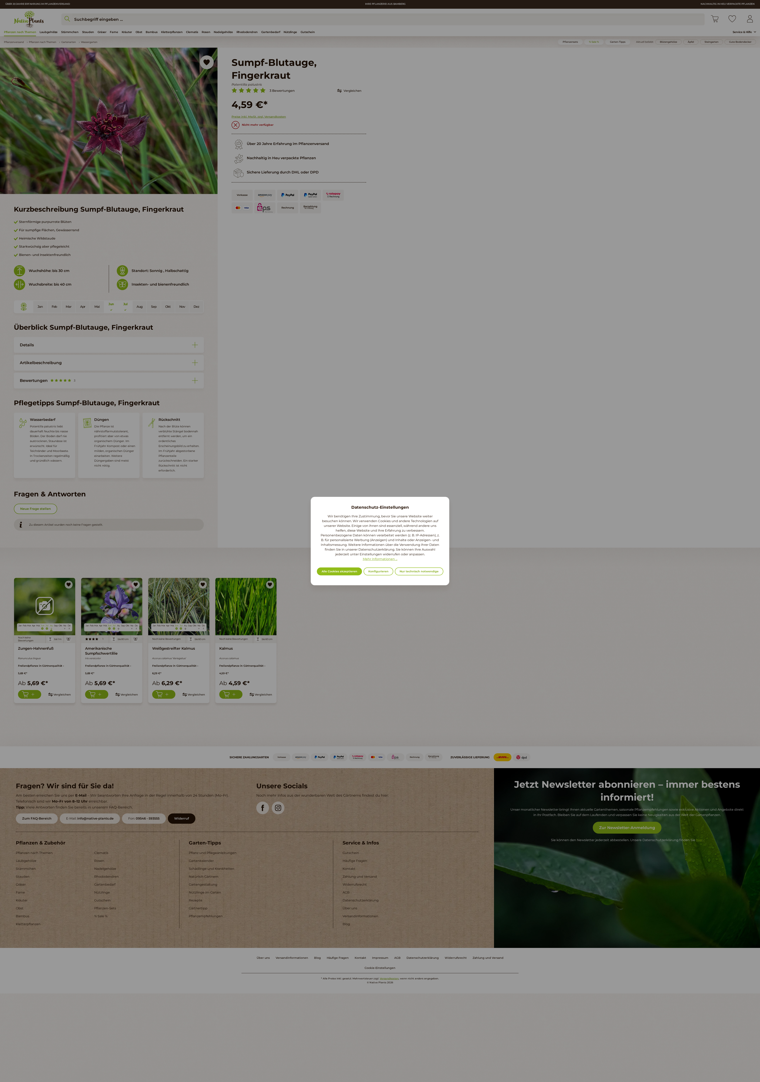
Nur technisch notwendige (419, 571)
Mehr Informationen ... (380, 559)
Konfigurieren (378, 571)
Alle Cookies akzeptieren (339, 571)
